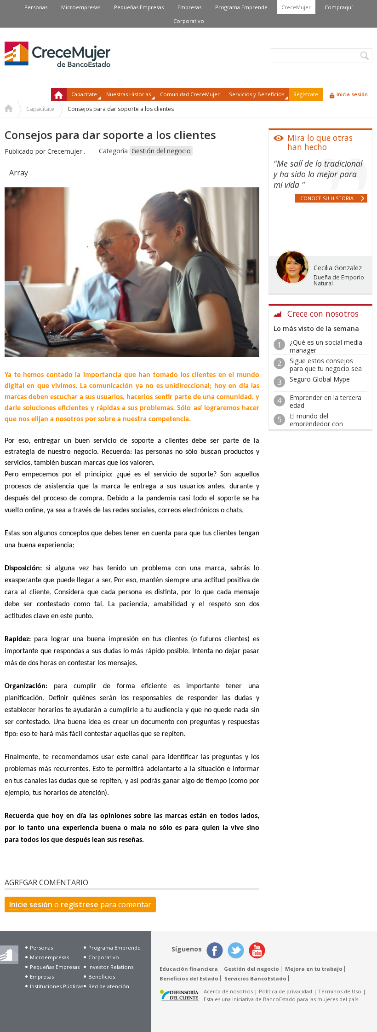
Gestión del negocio (161, 150)
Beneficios (101, 976)
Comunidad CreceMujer (190, 94)
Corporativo (188, 20)
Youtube (257, 950)
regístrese (79, 904)
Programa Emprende (241, 7)
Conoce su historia (327, 198)
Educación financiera (189, 969)
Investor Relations (110, 966)
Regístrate (305, 94)
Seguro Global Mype (320, 379)
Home (9, 109)
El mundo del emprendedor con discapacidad (316, 424)
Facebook (214, 950)
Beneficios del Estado (189, 978)
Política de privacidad (285, 991)
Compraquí (339, 7)
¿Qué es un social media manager (326, 346)
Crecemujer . (66, 151)
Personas (35, 7)
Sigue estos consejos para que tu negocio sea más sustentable (326, 368)
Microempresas (80, 7)
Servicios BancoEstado (255, 978)
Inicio (59, 94)
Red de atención (108, 986)
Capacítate (40, 109)
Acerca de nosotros (228, 991)
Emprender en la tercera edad (325, 401)
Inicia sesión (352, 94)
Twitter (236, 950)
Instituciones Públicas (56, 986)
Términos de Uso (339, 991)
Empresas (189, 7)
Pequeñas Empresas (139, 7)
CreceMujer (296, 7)
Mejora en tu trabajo (314, 969)
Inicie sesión (30, 904)
